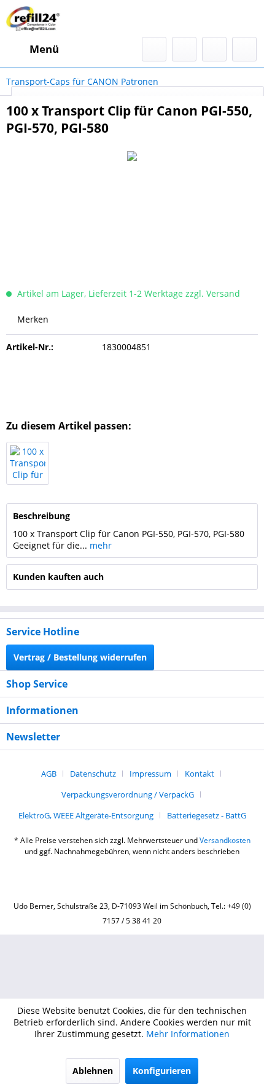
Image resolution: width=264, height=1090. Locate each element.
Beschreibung (41, 516)
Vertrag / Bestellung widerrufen (80, 657)
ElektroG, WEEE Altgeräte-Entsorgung (85, 815)
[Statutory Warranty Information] (132, 383)
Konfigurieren (162, 1070)
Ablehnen (92, 1070)
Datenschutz (93, 773)
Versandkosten (225, 840)
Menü (44, 49)
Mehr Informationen (188, 1034)
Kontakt (199, 773)
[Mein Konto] (214, 49)
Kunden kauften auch (58, 576)
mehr (99, 545)
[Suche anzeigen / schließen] (154, 49)
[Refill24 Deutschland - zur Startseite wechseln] (35, 18)
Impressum (150, 773)
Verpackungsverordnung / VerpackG (127, 794)
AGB (48, 773)
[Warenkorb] (244, 49)
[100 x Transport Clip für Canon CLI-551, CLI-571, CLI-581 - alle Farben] (27, 463)
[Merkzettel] (184, 49)
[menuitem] (32, 49)
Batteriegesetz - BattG (206, 815)
